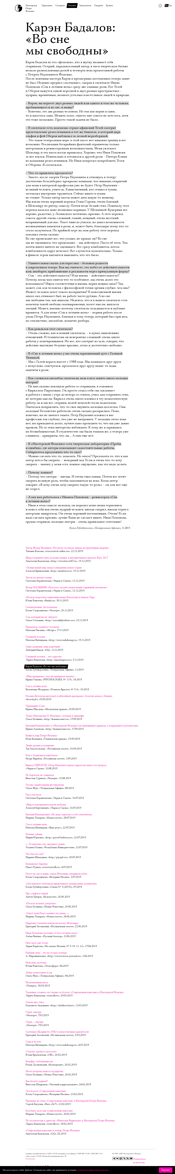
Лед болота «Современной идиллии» (46, 1091)
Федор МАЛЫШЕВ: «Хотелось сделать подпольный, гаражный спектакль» (66, 587)
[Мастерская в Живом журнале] (124, 1158)
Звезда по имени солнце (39, 577)
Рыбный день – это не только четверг (46, 952)
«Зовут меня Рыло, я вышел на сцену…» (47, 913)
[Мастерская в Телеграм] (113, 1158)
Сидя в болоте (33, 1041)
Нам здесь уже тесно (37, 943)
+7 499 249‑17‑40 (82, 1154)
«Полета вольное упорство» (41, 903)
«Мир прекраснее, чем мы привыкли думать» (50, 676)
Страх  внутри (33, 1012)
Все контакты (30, 1159)
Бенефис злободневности (39, 1061)
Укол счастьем (33, 794)
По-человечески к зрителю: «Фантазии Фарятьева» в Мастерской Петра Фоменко (70, 1120)
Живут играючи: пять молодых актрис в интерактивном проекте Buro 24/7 (67, 557)
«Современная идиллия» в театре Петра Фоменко (53, 1130)
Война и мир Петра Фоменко (41, 735)
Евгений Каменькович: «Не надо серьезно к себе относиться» (59, 814)
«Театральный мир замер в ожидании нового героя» (54, 567)
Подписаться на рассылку (134, 1159)
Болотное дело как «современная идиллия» (49, 1110)
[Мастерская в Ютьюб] (131, 1158)
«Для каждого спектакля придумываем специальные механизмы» (61, 883)
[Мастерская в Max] (120, 1158)
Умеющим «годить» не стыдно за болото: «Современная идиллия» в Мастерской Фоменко (75, 992)
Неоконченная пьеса (37, 982)
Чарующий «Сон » (35, 706)
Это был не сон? (35, 854)
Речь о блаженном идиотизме (42, 755)
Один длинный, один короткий (43, 646)
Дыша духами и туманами (40, 745)
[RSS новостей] (127, 1158)
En (170, 5)
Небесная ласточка (36, 962)
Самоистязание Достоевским (41, 607)
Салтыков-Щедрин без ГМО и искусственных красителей (57, 1031)
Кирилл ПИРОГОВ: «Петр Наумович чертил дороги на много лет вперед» (66, 765)
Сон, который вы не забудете (41, 617)
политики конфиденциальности (92, 1170)
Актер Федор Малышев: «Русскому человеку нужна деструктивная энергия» (67, 548)
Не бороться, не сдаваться (40, 775)
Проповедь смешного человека (42, 627)
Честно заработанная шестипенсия (45, 784)
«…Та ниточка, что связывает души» (45, 844)
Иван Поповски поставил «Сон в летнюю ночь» (52, 933)
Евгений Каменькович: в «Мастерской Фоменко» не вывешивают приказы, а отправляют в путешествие (82, 725)
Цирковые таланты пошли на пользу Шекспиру (52, 923)
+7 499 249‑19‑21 (96, 1154)
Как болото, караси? (37, 1081)
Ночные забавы (34, 834)
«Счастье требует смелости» (41, 1051)
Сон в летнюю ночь (36, 686)
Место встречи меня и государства (44, 1071)
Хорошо (165, 1170)
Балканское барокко (37, 864)
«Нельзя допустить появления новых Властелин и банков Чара (60, 597)
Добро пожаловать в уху (39, 972)
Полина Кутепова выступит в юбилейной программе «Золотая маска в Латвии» (69, 696)
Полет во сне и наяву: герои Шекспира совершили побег (56, 873)
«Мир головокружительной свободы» (46, 804)
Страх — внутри (34, 1022)
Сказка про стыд (35, 1002)
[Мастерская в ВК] (117, 1158)
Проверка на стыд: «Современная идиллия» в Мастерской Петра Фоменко (66, 1100)
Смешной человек (35, 636)
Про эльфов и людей (37, 893)
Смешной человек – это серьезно (44, 656)
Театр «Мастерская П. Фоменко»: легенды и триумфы (55, 715)
